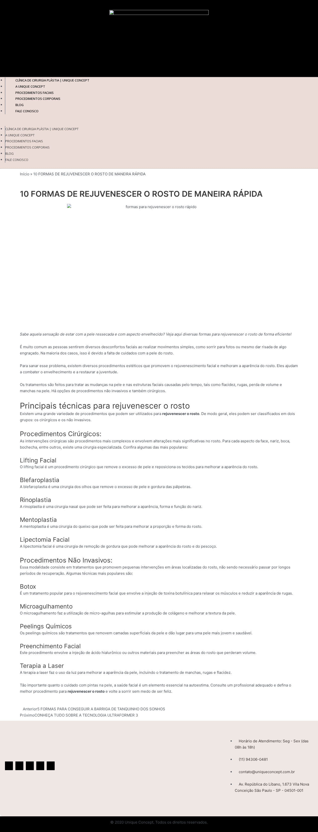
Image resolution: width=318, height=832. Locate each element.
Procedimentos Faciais (24, 141)
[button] (159, 123)
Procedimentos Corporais (37, 98)
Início (24, 174)
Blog (9, 153)
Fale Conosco (27, 111)
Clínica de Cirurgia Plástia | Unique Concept (42, 129)
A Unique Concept (20, 135)
